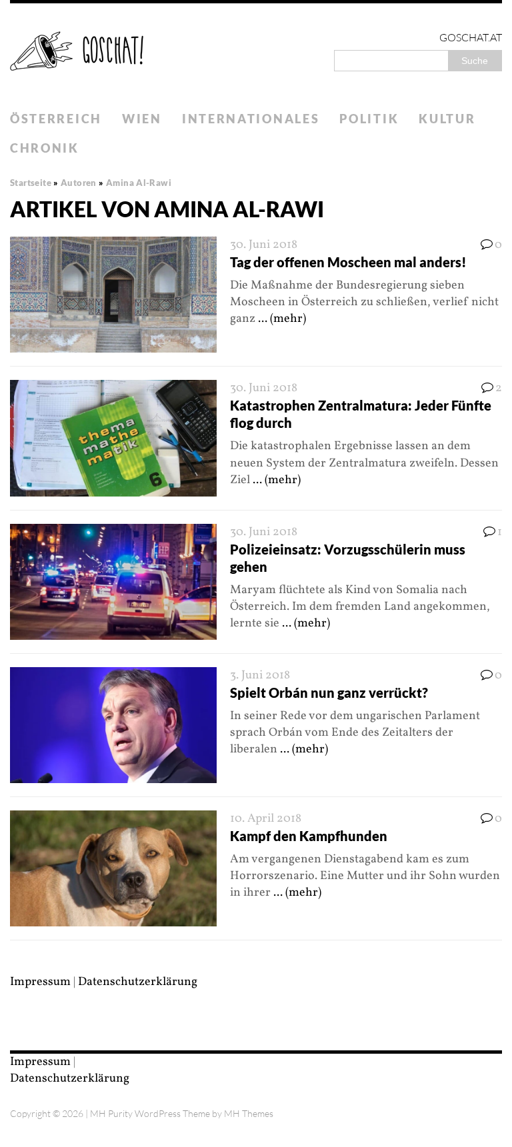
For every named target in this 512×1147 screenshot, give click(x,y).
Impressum (40, 982)
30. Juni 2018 (263, 245)
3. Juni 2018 (260, 675)
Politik (369, 118)
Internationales (251, 118)
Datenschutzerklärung (137, 982)
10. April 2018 (265, 818)
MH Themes (248, 1113)
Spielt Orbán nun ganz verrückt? (329, 692)
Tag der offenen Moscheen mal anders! (348, 262)
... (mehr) (282, 319)
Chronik (44, 148)
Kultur (447, 118)
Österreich (56, 118)
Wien (142, 118)
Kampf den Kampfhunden (308, 836)
